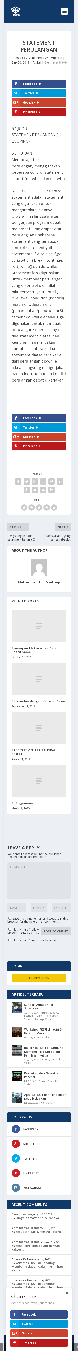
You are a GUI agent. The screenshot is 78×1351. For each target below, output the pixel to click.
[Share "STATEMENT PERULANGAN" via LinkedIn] (60, 481)
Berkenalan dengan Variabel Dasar (39, 701)
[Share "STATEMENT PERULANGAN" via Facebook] (18, 481)
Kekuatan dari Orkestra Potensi (41, 1075)
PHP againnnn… (24, 803)
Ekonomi (29, 1016)
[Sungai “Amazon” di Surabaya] (17, 1007)
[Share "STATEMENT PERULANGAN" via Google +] (35, 481)
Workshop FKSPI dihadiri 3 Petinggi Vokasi (43, 1031)
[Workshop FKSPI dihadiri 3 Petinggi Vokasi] (17, 1032)
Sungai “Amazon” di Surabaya (38, 1006)
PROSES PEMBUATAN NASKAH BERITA (34, 752)
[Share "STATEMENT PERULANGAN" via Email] (43, 490)
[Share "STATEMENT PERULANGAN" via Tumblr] (43, 481)
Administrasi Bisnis (25, 1228)
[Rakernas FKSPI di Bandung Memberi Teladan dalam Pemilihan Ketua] (17, 1050)
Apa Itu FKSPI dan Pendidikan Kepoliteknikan (45, 1096)
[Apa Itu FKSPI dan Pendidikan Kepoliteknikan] (17, 1097)
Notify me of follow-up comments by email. (23, 930)
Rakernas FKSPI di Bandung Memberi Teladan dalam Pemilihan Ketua (43, 1051)
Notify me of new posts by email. (34, 940)
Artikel (37, 62)
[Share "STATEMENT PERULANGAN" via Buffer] (26, 490)
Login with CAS (39, 978)
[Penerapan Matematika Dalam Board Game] (39, 626)
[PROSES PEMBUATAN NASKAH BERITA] (39, 728)
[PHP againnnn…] (39, 781)
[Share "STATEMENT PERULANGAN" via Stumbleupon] (35, 490)
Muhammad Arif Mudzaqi (45, 58)
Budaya (53, 1012)
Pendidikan (51, 1016)
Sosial (27, 1019)
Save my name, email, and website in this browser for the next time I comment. (37, 919)
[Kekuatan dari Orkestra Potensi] (17, 1076)
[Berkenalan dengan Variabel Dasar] (39, 679)
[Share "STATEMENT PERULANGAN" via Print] (51, 490)
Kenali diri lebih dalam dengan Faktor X (36, 1247)
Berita (45, 1059)
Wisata (49, 1019)
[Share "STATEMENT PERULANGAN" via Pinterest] (51, 481)
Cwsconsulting (22, 1214)
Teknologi (38, 1019)
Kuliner (40, 1016)
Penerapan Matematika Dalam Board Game (35, 650)
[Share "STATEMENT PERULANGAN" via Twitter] (26, 481)
